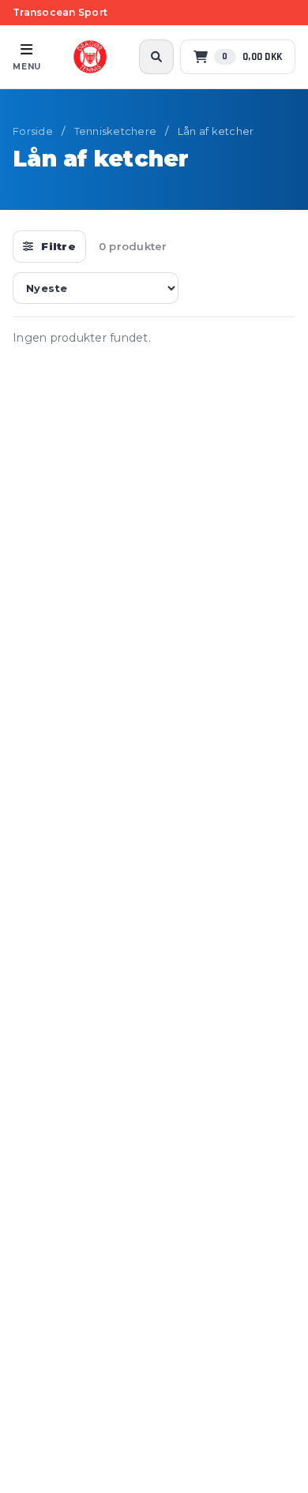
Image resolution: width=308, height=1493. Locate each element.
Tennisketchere (115, 131)
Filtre (58, 246)
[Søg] (156, 56)
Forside (33, 131)
